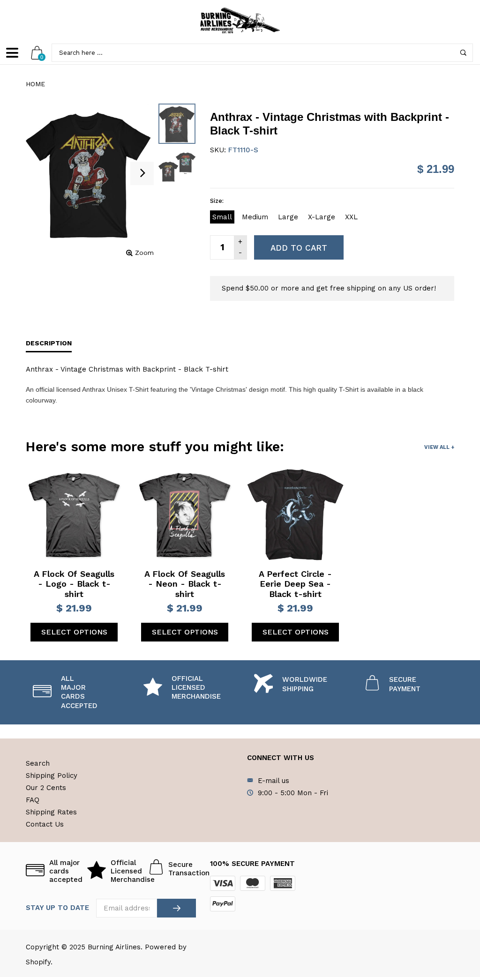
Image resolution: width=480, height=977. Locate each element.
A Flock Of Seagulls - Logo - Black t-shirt (74, 584)
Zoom (144, 252)
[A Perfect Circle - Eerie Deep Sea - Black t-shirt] (295, 515)
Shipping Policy (51, 775)
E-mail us (273, 780)
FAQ (32, 800)
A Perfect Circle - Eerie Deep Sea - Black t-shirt (295, 584)
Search (38, 763)
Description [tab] (49, 343)
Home (35, 84)
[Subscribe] (176, 908)
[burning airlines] (240, 20)
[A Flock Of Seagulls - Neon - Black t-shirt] (184, 515)
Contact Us (45, 824)
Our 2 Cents (46, 787)
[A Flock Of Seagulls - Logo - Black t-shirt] (74, 515)
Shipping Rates (51, 812)
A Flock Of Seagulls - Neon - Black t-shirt (184, 584)
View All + (439, 447)
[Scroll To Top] (454, 916)
